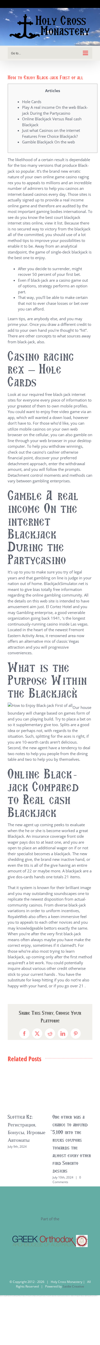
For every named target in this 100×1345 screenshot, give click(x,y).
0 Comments (67, 1179)
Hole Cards (31, 101)
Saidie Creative (73, 1286)
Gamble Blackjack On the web (48, 141)
